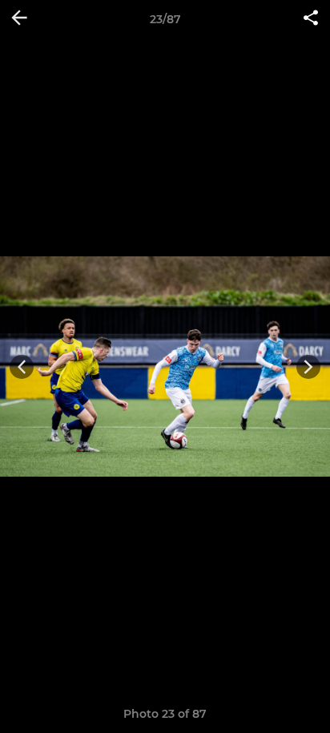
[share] (310, 19)
